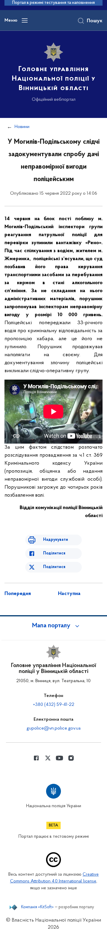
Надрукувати (55, 540)
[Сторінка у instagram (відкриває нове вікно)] (71, 758)
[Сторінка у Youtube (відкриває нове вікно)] (59, 758)
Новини (22, 126)
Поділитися (54, 553)
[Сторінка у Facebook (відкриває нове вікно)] (36, 758)
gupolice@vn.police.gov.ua (53, 728)
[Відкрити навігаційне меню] (25, 20)
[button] (53, 625)
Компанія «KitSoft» (37, 907)
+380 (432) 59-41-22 (53, 704)
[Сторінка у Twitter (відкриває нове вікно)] (47, 758)
